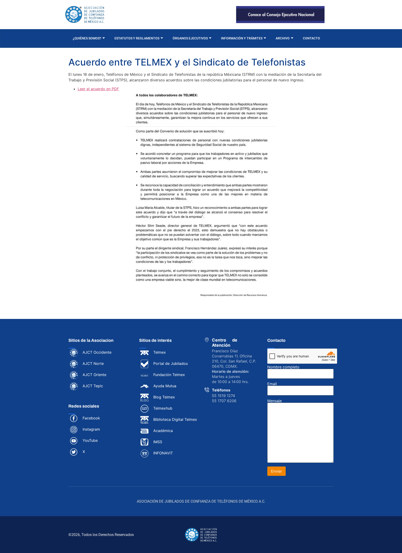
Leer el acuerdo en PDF (98, 88)
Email (272, 384)
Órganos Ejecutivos (190, 38)
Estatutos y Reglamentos (136, 38)
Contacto (311, 38)
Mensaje (274, 401)
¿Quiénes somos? (87, 38)
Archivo (283, 38)
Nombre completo (283, 367)
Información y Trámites (241, 38)
